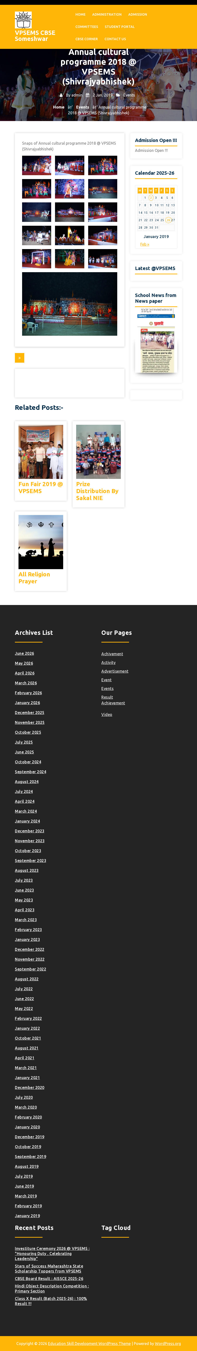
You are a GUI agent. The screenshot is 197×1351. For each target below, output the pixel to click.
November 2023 (30, 841)
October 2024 (28, 762)
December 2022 (29, 949)
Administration (107, 14)
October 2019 (28, 1147)
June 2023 (24, 890)
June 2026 (24, 653)
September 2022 (30, 969)
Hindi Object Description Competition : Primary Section (52, 1288)
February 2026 (28, 693)
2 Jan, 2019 (102, 95)
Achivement (112, 654)
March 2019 (26, 1196)
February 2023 (28, 929)
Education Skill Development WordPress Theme (89, 1343)
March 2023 (26, 920)
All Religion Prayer (34, 578)
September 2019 (30, 1156)
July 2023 (24, 880)
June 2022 (24, 999)
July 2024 (24, 791)
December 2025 (29, 712)
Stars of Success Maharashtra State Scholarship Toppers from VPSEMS (49, 1268)
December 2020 (29, 1087)
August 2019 (27, 1166)
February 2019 (28, 1206)
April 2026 (24, 673)
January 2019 (27, 1216)
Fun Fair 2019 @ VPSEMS (40, 487)
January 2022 (27, 1028)
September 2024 (30, 772)
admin (76, 95)
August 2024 (27, 781)
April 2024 (24, 801)
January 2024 (27, 821)
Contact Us (115, 39)
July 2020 (24, 1097)
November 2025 (30, 722)
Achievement (113, 703)
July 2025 (24, 742)
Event (106, 680)
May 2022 (24, 1008)
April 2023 (24, 910)
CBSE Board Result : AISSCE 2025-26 (49, 1278)
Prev (138, 340)
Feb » (144, 244)
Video (106, 714)
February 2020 (28, 1117)
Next (173, 340)
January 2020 (27, 1127)
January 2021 (27, 1077)
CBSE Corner (86, 39)
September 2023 (30, 860)
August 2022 (27, 979)
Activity (108, 662)
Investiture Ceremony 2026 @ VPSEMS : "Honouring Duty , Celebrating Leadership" (52, 1253)
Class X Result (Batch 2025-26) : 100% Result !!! (51, 1301)
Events (129, 95)
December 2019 (29, 1137)
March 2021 (26, 1068)
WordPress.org (168, 1343)
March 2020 (26, 1107)
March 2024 (26, 811)
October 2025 (28, 732)
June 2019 (24, 1186)
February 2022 (28, 1018)
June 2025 (24, 752)
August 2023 (27, 870)
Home (80, 14)
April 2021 (24, 1058)
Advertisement (115, 671)
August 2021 (27, 1048)
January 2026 (27, 703)
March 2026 (26, 683)
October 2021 (28, 1038)
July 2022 (24, 989)
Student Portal (120, 27)
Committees (86, 27)
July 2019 (24, 1176)
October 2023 (28, 851)
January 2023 (27, 939)
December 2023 (29, 831)
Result (107, 697)
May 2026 (24, 663)
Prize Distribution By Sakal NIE (97, 491)
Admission (137, 14)
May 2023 (24, 900)
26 (168, 220)
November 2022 (30, 959)
